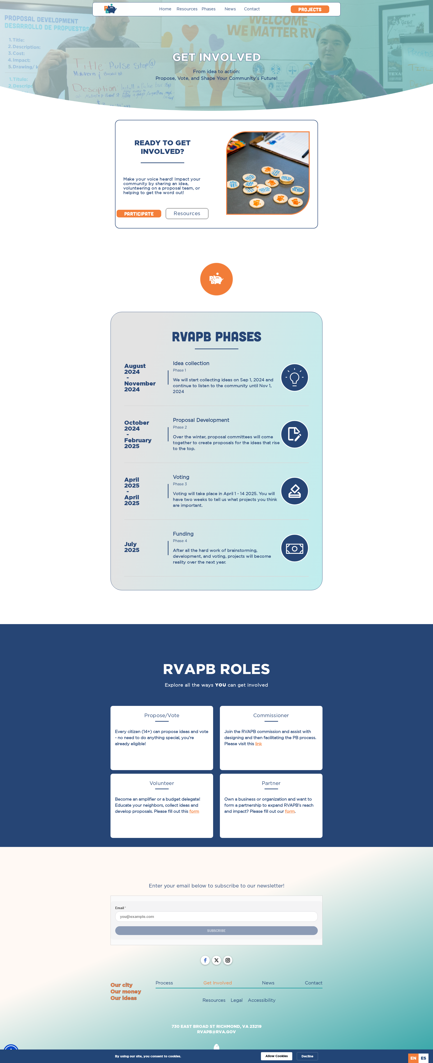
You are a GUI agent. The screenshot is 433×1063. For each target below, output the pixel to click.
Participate (139, 214)
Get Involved (217, 982)
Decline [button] (307, 1056)
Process (164, 982)
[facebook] (205, 960)
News (230, 9)
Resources (187, 9)
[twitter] (216, 960)
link (258, 743)
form (194, 811)
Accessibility (262, 1000)
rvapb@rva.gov (216, 1031)
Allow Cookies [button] (276, 1056)
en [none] (413, 1058)
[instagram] (227, 960)
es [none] (423, 1058)
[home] (126, 9)
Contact (251, 9)
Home (165, 9)
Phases (209, 9)
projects (310, 9)
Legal (237, 1000)
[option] (423, 1058)
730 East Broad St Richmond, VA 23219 (217, 1026)
